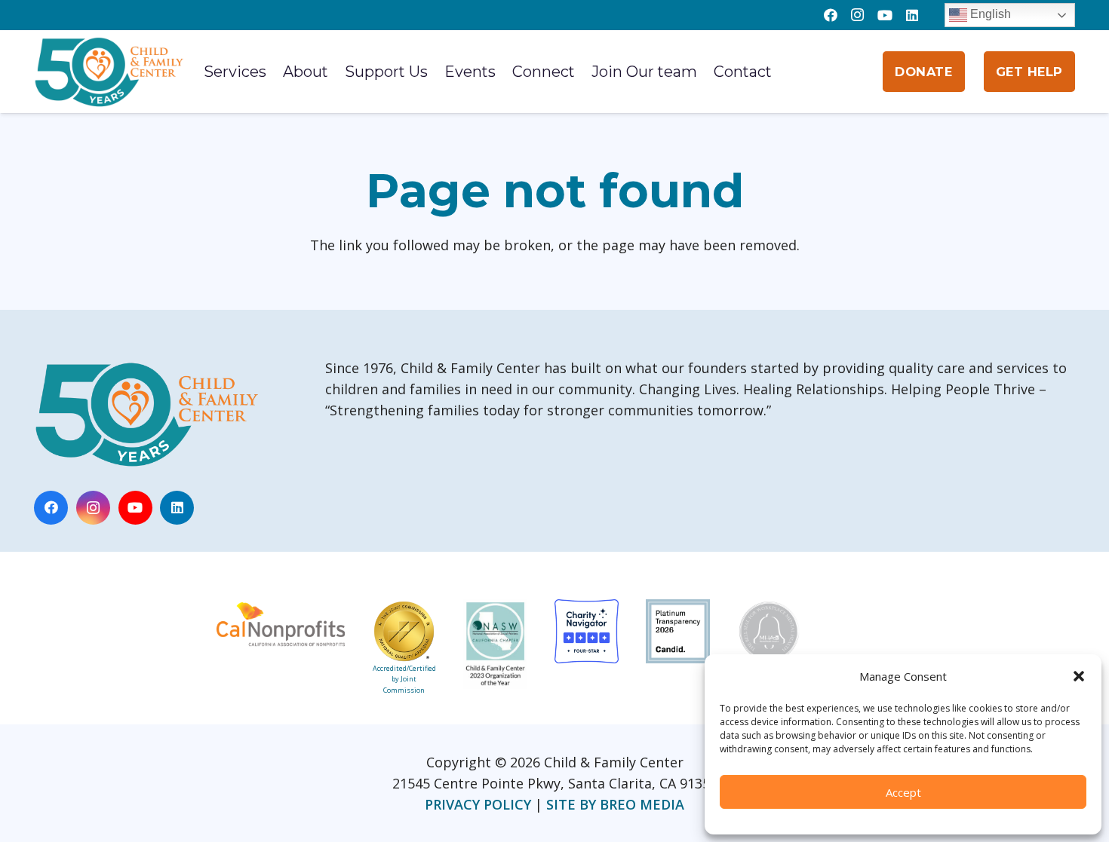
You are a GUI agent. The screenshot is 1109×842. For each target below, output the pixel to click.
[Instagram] (857, 15)
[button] (1078, 676)
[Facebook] (830, 15)
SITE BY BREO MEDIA (615, 804)
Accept (903, 792)
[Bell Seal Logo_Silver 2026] (769, 637)
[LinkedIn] (912, 15)
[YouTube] (885, 15)
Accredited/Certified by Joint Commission (404, 679)
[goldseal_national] (404, 631)
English (989, 14)
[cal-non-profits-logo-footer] (281, 623)
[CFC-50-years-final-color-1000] (109, 71)
